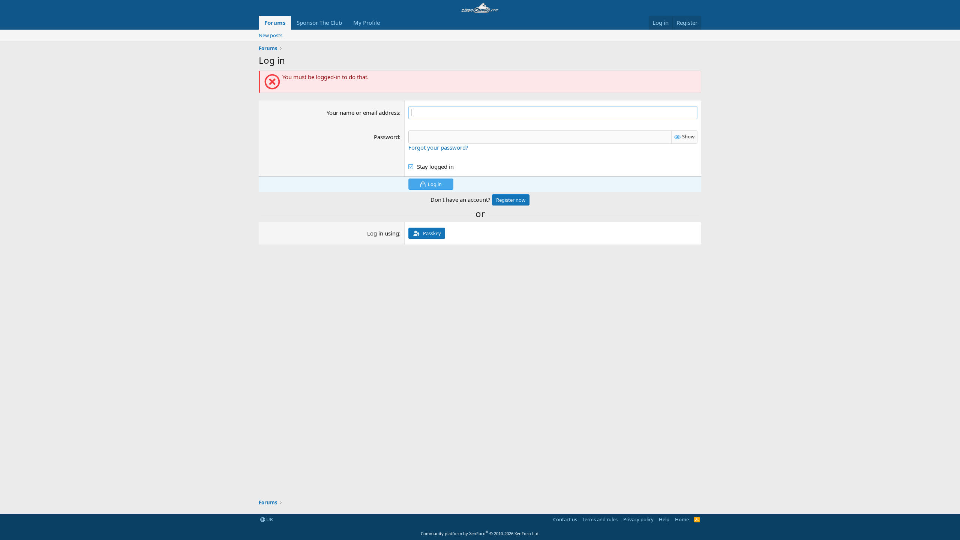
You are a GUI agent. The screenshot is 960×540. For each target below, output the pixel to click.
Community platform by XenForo (480, 533)
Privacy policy (638, 519)
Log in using (383, 233)
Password (386, 137)
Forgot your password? (438, 147)
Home (682, 519)
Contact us (565, 519)
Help (664, 519)
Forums (274, 22)
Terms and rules (600, 519)
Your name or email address (363, 112)
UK (269, 519)
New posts (270, 35)
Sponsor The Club (319, 22)
